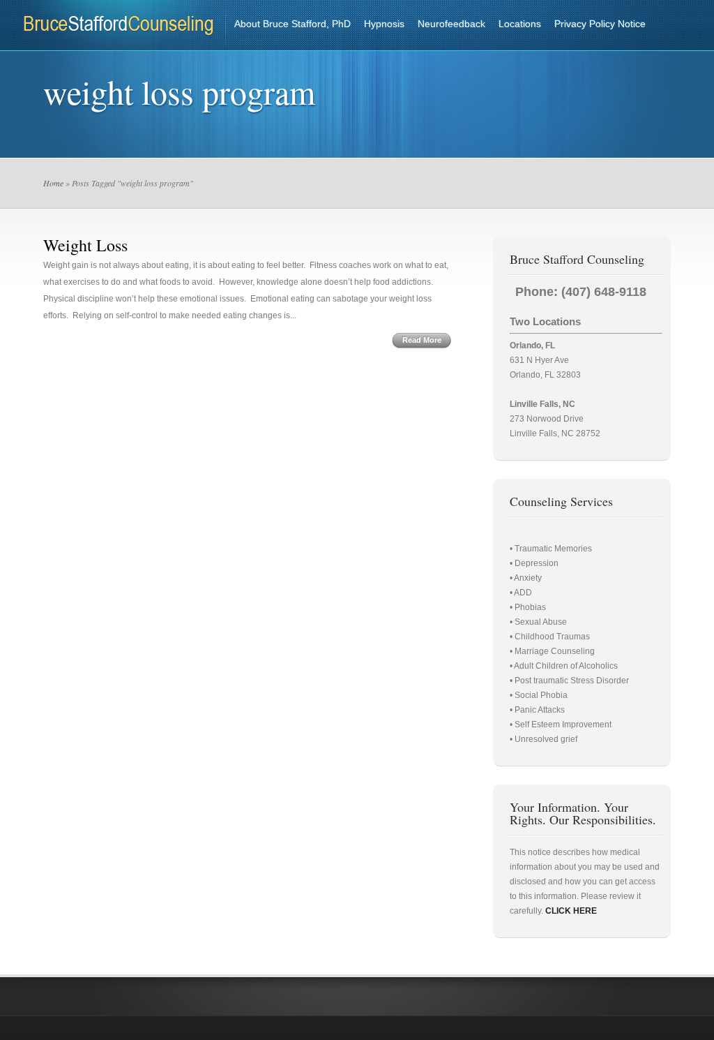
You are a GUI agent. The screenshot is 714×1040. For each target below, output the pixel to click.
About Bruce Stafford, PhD (292, 23)
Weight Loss (85, 245)
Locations (520, 23)
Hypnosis (384, 23)
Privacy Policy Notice (600, 23)
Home (53, 182)
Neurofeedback (451, 23)
